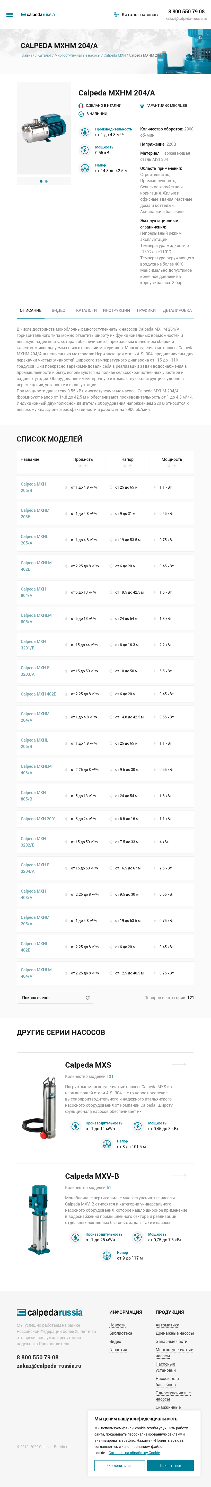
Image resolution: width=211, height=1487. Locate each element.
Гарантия (118, 1349)
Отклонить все (119, 1466)
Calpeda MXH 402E (38, 694)
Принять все (170, 1466)
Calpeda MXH (115, 55)
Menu (9, 12)
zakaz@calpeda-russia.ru (186, 18)
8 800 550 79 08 (186, 11)
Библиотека (120, 1333)
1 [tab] (41, 181)
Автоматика (167, 1325)
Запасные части (171, 1341)
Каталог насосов (140, 14)
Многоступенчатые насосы (78, 55)
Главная (27, 55)
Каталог (44, 55)
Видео (115, 1341)
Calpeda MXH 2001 (38, 818)
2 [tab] (46, 181)
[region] (144, 1443)
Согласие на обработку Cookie (134, 1453)
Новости (117, 1325)
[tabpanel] (44, 128)
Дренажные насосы (175, 1333)
